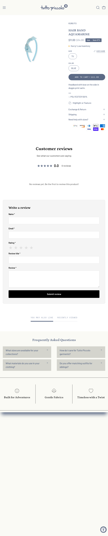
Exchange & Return (77, 109)
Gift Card (7, 452)
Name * (12, 214)
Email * (12, 228)
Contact (61, 438)
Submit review (54, 294)
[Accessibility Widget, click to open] (103, 529)
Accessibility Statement (69, 457)
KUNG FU (72, 23)
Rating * (12, 243)
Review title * (14, 253)
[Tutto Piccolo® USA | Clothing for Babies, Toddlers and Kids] (54, 7)
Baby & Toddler (10, 428)
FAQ (59, 428)
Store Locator (64, 472)
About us (61, 433)
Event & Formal (10, 443)
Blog (59, 462)
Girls (5, 433)
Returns (61, 443)
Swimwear (8, 447)
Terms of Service (65, 452)
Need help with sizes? (78, 119)
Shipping (72, 114)
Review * (12, 268)
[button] (98, 8)
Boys (5, 438)
